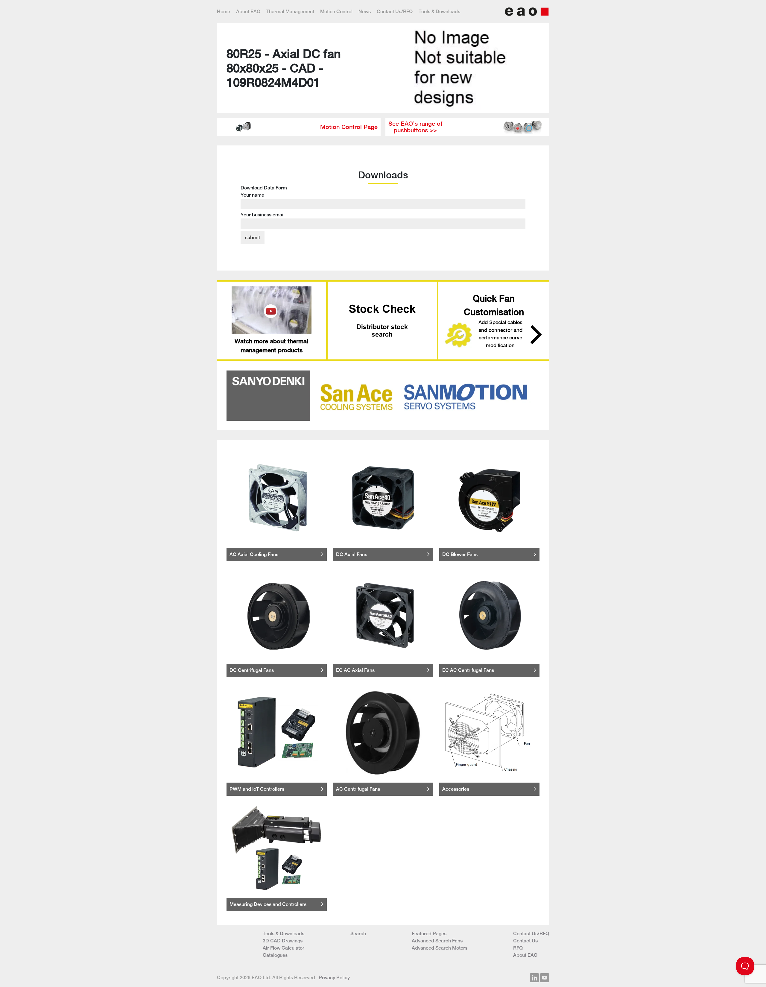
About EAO (248, 11)
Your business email (263, 215)
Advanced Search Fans (437, 941)
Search (358, 933)
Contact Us (525, 941)
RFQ (518, 948)
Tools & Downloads (439, 11)
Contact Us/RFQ (395, 11)
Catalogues (275, 955)
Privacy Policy (334, 977)
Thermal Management (290, 11)
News (364, 11)
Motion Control (336, 11)
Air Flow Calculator (283, 948)
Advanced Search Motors (439, 948)
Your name (252, 195)
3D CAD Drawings (283, 941)
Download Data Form (264, 201)
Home (223, 11)
